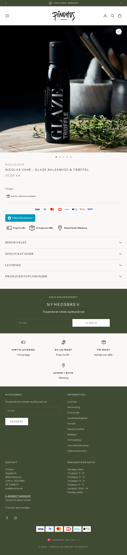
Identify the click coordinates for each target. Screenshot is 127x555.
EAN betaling (74, 439)
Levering (71, 401)
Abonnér (16, 421)
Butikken (72, 434)
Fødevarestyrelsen (77, 450)
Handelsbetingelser (77, 418)
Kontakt (71, 423)
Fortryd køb (73, 412)
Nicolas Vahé (14, 164)
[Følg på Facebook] (7, 518)
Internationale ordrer (78, 445)
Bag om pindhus (75, 429)
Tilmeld (91, 323)
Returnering (73, 407)
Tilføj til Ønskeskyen (22, 217)
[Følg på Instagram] (15, 518)
